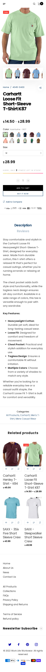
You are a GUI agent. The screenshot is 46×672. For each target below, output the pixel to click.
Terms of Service (12, 614)
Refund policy (11, 618)
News (6, 572)
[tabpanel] (23, 36)
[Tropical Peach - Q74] (5, 140)
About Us (8, 568)
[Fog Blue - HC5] (18, 134)
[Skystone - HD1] (38, 134)
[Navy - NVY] (25, 134)
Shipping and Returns (15, 604)
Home (6, 563)
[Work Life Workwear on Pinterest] (27, 644)
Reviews (23, 231)
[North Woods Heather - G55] (31, 140)
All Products (12, 415)
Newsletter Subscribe (20, 628)
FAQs (6, 595)
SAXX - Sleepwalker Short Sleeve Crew (33, 535)
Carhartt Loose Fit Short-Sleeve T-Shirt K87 (34, 482)
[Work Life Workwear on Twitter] (9, 644)
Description (23, 225)
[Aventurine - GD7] (5, 134)
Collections (9, 591)
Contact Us (9, 576)
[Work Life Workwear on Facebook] (18, 644)
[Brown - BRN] (38, 140)
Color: (14, 129)
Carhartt (25, 415)
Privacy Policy (10, 600)
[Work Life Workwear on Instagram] (36, 644)
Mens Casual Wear (26, 418)
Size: (5, 147)
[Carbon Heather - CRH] (12, 134)
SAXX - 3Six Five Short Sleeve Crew (12, 533)
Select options (12, 468)
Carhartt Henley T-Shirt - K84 (10, 480)
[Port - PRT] (31, 134)
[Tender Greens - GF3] (25, 140)
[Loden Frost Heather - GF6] (18, 140)
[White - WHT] (12, 140)
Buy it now (23, 194)
